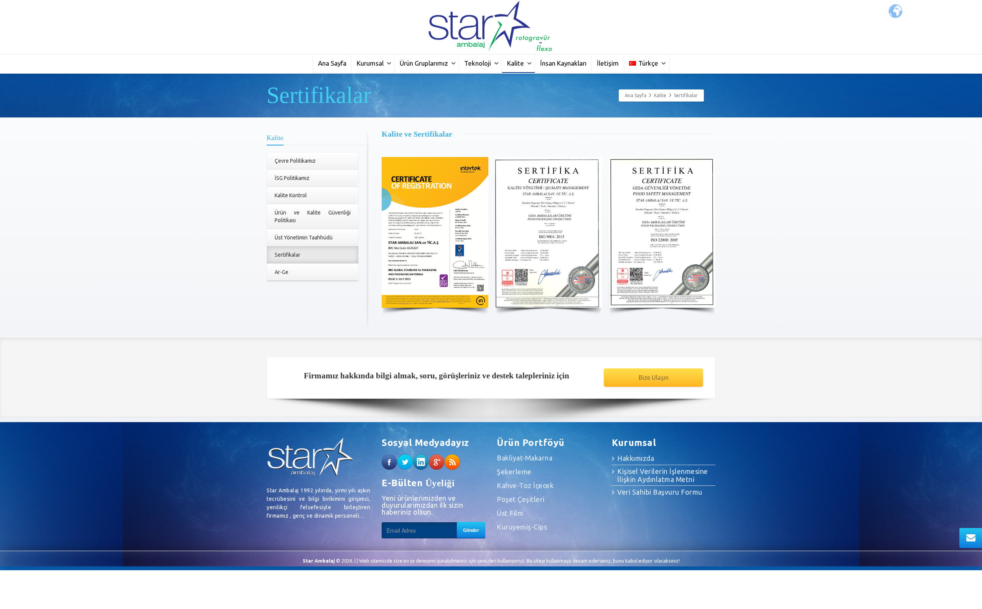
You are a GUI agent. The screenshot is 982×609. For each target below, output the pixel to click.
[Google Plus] (436, 462)
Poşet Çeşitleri (521, 499)
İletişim (608, 63)
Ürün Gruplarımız (424, 63)
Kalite (515, 63)
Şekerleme (514, 471)
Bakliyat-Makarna (524, 458)
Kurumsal (370, 63)
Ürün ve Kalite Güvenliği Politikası (313, 216)
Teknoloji (477, 63)
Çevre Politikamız (295, 161)
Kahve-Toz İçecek (525, 485)
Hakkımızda (635, 458)
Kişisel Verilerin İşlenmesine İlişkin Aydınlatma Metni (662, 475)
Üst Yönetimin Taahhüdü (304, 237)
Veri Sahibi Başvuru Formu (659, 492)
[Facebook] (389, 462)
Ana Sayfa (332, 63)
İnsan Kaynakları (563, 63)
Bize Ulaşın (654, 377)
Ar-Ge (281, 272)
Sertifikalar (287, 255)
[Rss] (452, 462)
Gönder (471, 529)
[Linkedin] (420, 462)
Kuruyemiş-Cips (522, 527)
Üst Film (510, 513)
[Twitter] (405, 462)
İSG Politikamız (292, 178)
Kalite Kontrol (291, 195)
